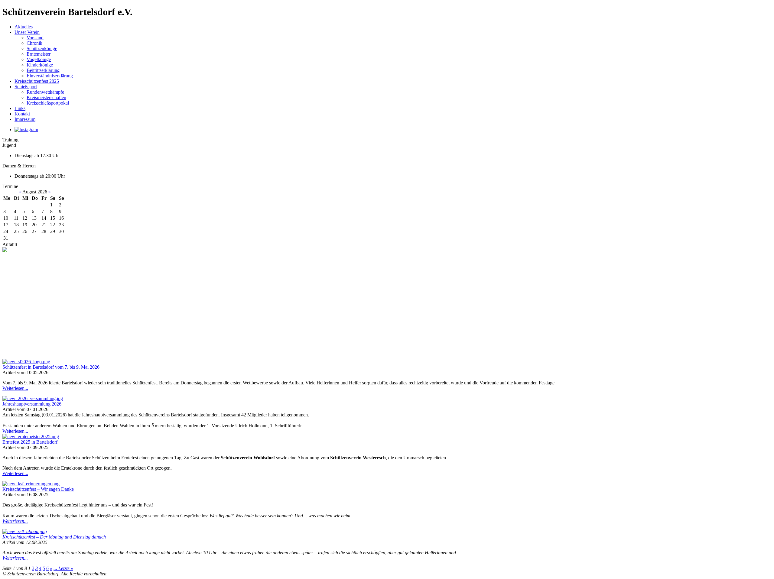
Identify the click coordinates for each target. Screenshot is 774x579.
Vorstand (35, 37)
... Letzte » (63, 568)
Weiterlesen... (15, 388)
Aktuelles (24, 26)
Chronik (34, 43)
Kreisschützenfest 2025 (37, 81)
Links (20, 108)
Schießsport (26, 86)
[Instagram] (26, 129)
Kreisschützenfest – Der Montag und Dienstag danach (54, 536)
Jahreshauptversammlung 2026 (31, 403)
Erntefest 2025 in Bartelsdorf (29, 442)
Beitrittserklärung (43, 70)
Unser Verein (27, 32)
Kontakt (22, 113)
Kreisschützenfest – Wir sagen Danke (38, 489)
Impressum (25, 119)
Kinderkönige (40, 64)
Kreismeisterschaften (46, 97)
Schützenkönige (42, 48)
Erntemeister (38, 54)
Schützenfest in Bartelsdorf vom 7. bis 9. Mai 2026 (50, 367)
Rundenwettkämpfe (45, 92)
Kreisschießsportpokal (48, 102)
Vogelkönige (39, 59)
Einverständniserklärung (50, 75)
